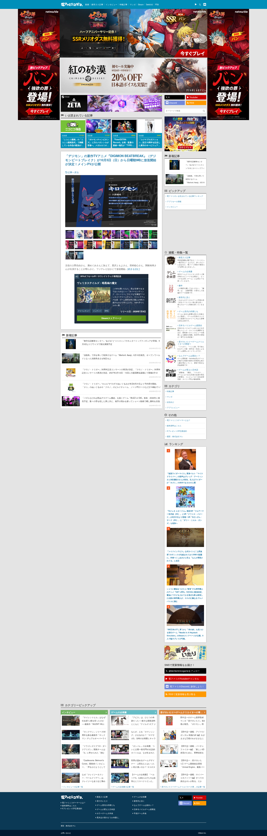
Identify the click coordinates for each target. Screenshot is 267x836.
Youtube (193, 97)
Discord (173, 102)
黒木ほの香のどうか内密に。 (108, 817)
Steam (141, 4)
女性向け (170, 402)
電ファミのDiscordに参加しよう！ (187, 686)
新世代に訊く (139, 801)
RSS (191, 102)
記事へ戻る (73, 172)
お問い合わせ (66, 833)
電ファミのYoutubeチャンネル (184, 678)
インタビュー (111, 4)
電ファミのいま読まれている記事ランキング (185, 196)
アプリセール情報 (174, 201)
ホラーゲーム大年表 (105, 813)
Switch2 (149, 4)
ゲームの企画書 (140, 796)
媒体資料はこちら (174, 425)
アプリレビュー (173, 407)
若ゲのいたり (102, 801)
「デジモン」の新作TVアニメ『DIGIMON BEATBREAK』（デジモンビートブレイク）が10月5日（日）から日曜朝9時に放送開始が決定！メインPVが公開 (110, 160)
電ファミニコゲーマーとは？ (178, 420)
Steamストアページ (111, 318)
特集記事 (123, 4)
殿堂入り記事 (97, 4)
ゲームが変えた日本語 (106, 809)
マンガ (133, 4)
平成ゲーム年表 (140, 813)
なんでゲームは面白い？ (144, 805)
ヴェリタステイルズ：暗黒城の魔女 (97, 283)
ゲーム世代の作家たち (106, 805)
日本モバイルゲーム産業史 (144, 809)
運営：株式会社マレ (175, 436)
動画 (87, 4)
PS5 (157, 4)
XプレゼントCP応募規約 (177, 431)
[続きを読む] (134, 269)
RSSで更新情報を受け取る (182, 694)
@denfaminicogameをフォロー (184, 670)
